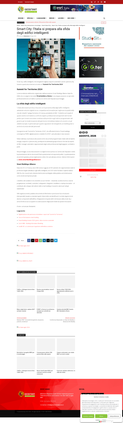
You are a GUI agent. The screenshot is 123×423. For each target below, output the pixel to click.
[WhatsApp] (40, 240)
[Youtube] (104, 2)
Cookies (98, 420)
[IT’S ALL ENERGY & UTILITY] (24, 261)
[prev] (102, 23)
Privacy (104, 420)
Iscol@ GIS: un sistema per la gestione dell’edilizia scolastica (36, 226)
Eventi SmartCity (46, 25)
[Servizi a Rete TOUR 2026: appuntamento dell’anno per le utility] (66, 282)
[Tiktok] (94, 2)
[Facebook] (98, 2)
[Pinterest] (36, 240)
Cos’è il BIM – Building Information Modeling (31, 223)
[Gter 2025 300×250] (91, 79)
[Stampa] (52, 240)
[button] (104, 18)
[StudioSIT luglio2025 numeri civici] (91, 49)
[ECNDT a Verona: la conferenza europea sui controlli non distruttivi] (46, 301)
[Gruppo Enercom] (91, 106)
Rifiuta (101, 416)
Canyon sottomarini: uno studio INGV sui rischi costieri (41, 22)
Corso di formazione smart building (29, 217)
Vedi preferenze (114, 416)
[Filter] (83, 132)
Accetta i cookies (88, 416)
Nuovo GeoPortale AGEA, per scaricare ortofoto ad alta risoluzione (45, 372)
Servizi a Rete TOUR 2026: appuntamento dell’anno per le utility (65, 291)
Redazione (26, 36)
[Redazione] (18, 36)
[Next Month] (105, 136)
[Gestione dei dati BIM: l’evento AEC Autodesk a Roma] (66, 301)
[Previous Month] (102, 136)
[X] (32, 240)
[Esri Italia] (76, 12)
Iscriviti (93, 127)
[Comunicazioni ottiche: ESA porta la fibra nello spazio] (46, 345)
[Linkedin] (91, 2)
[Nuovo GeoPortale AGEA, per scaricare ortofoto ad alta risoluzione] (46, 363)
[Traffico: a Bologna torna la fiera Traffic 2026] (26, 282)
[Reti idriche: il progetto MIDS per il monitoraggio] (26, 345)
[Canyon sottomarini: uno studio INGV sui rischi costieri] (66, 345)
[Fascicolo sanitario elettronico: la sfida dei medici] (66, 363)
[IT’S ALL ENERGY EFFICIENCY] (25, 253)
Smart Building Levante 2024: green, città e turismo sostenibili (36, 220)
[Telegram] (55, 240)
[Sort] (86, 132)
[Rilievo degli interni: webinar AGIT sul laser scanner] (26, 301)
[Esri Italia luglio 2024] (23, 246)
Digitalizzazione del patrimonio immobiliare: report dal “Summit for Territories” (41, 214)
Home (18, 25)
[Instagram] (101, 2)
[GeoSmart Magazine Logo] (26, 394)
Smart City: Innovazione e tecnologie (31, 25)
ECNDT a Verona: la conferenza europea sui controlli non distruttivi (45, 311)
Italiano (103, 421)
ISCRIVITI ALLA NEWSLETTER (88, 111)
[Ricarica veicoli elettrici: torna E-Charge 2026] (46, 282)
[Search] (80, 132)
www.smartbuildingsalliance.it (30, 160)
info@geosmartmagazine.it (55, 405)
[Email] (48, 240)
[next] (105, 23)
